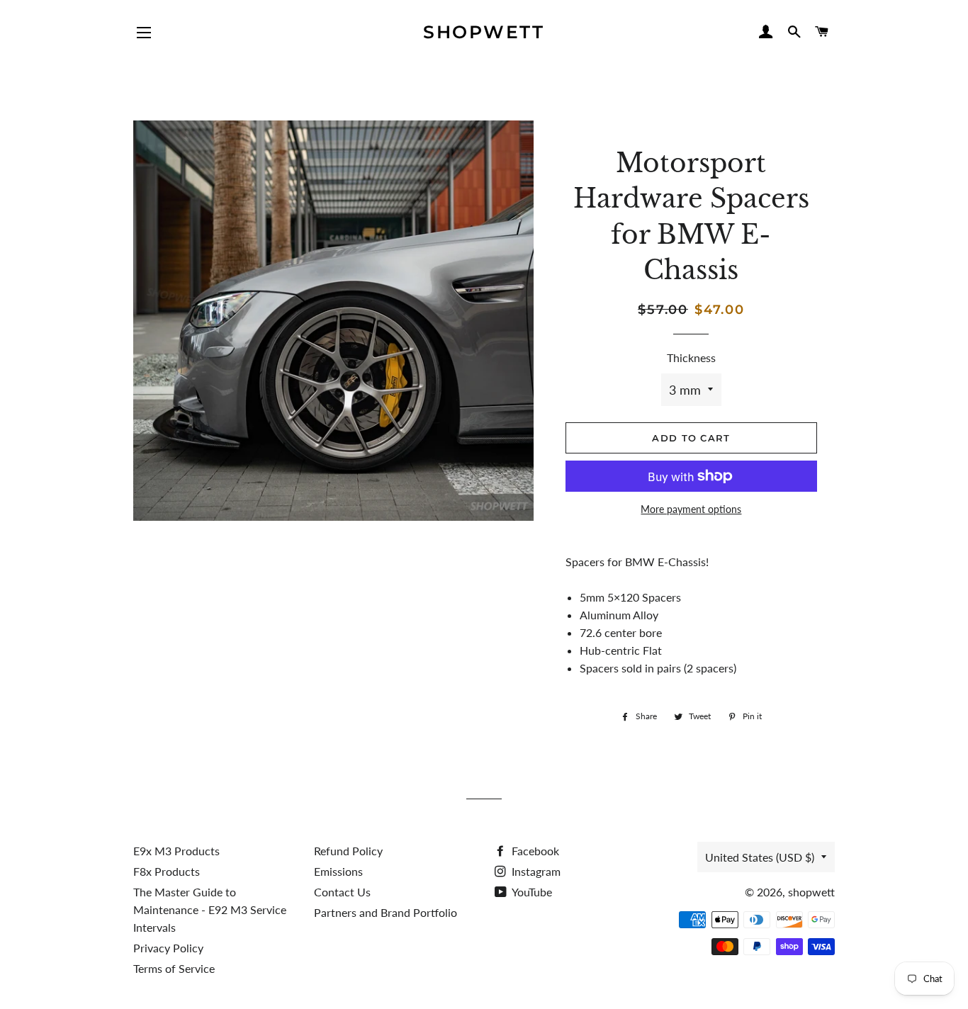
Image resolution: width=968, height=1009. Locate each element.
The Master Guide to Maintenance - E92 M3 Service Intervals (209, 909)
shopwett (483, 32)
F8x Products (166, 871)
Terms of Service (174, 968)
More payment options (691, 509)
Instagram (535, 871)
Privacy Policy (168, 947)
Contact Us (342, 891)
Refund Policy (348, 850)
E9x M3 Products (176, 850)
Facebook (534, 850)
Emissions (338, 871)
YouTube (531, 891)
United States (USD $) (759, 857)
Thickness (691, 357)
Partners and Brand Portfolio (385, 912)
